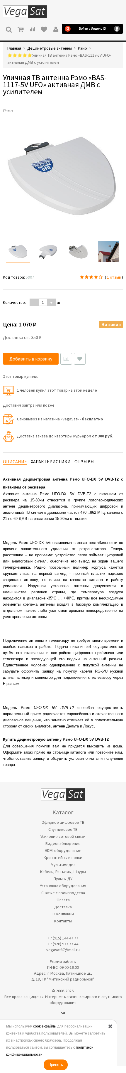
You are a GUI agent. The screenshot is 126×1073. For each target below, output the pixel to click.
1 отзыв (114, 277)
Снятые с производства (63, 892)
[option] (18, 251)
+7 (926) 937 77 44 (63, 943)
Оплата (63, 899)
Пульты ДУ (63, 878)
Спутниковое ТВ (63, 829)
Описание (15, 461)
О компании (63, 914)
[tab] (15, 462)
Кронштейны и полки (63, 857)
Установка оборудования (63, 885)
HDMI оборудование (63, 850)
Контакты (63, 921)
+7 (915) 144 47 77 (63, 938)
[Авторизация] (56, 29)
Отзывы (84, 461)
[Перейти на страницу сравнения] (32, 29)
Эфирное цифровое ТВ (63, 822)
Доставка (63, 906)
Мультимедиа (63, 864)
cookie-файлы (45, 1026)
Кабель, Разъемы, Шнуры (63, 871)
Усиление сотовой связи (63, 836)
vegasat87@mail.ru (63, 949)
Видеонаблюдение (63, 843)
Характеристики (51, 461)
